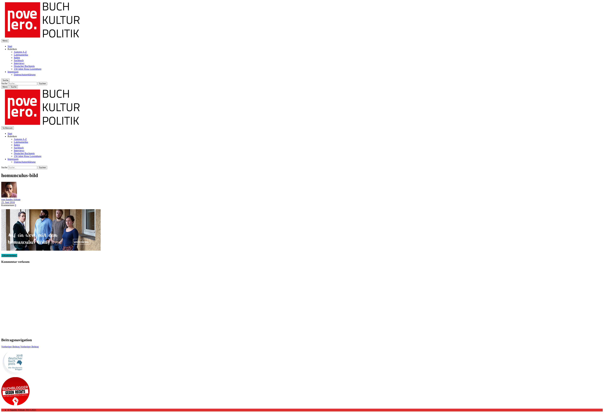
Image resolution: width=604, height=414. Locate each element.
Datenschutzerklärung (25, 74)
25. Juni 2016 (8, 202)
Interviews (19, 63)
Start (10, 46)
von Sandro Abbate (10, 199)
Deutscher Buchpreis (24, 66)
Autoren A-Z (20, 52)
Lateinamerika (21, 54)
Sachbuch (19, 60)
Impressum (13, 71)
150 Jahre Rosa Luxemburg (27, 69)
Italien (17, 57)
